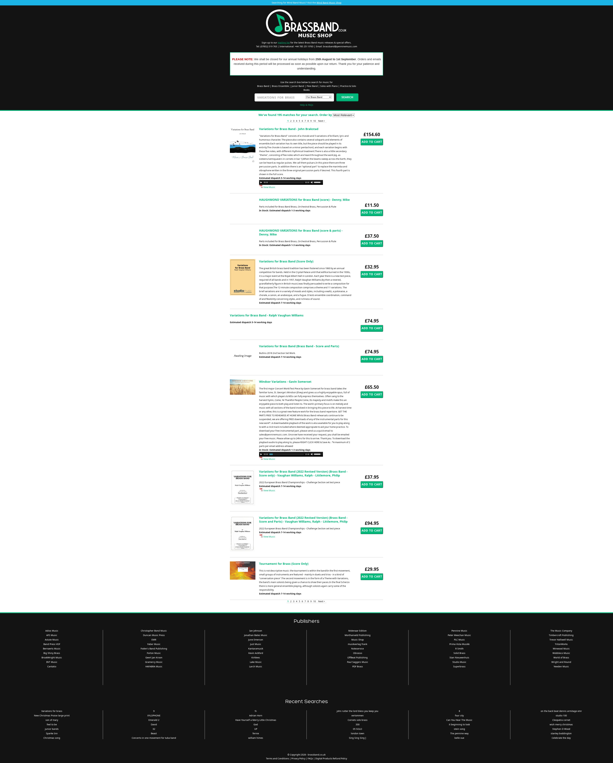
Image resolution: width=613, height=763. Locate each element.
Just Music (255, 644)
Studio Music (459, 661)
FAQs (310, 758)
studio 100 (561, 715)
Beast (154, 733)
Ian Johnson (255, 630)
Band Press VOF (51, 644)
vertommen (357, 715)
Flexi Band (312, 86)
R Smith (459, 648)
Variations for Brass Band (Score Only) (286, 261)
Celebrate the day (561, 737)
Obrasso (357, 653)
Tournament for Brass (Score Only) (283, 564)
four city (459, 715)
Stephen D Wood (561, 728)
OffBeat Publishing (357, 657)
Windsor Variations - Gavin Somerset (285, 381)
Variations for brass (51, 711)
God (256, 724)
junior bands (52, 728)
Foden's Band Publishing (154, 648)
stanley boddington (561, 733)
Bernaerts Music (52, 648)
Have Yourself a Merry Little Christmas (255, 719)
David (154, 724)
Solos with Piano (329, 86)
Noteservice (357, 648)
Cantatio (51, 666)
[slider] (318, 182)
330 (357, 724)
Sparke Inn (52, 733)
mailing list (284, 42)
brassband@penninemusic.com (340, 46)
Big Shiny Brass (51, 653)
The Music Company (561, 630)
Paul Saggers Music (357, 661)
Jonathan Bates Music (255, 635)
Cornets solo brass (357, 719)
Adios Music (51, 630)
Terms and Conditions (277, 758)
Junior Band (297, 86)
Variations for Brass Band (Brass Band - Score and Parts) (299, 346)
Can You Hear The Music (459, 719)
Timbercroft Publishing (561, 635)
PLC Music (459, 639)
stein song (459, 728)
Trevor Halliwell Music (561, 639)
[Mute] (312, 182)
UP (255, 728)
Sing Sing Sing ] (357, 737)
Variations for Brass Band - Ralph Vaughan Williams (266, 315)
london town (357, 733)
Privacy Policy (298, 758)
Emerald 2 (153, 719)
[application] (291, 182)
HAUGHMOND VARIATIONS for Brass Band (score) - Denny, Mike (304, 200)
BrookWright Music (52, 657)
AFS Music (51, 635)
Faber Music (153, 644)
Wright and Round (561, 661)
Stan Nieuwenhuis (459, 657)
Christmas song (51, 737)
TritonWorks (561, 644)
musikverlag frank (357, 644)
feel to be (52, 724)
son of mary (51, 719)
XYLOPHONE (153, 715)
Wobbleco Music (561, 653)
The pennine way (459, 733)
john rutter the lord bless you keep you (357, 711)
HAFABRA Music (153, 666)
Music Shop (357, 639)
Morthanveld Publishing (358, 635)
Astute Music (52, 639)
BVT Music (51, 661)
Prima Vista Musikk (459, 644)
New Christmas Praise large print (52, 715)
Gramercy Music (154, 661)
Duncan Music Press (154, 635)
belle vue (459, 737)
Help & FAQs (306, 104)
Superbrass (459, 666)
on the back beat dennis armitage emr (561, 711)
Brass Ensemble (280, 86)
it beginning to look (459, 724)
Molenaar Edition (357, 630)
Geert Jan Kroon (153, 657)
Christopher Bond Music (154, 630)
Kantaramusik (255, 648)
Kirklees (255, 657)
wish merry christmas (561, 724)
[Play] (261, 182)
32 (154, 728)
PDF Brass (357, 666)
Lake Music (256, 661)
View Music (269, 187)
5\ (256, 711)
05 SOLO (357, 728)
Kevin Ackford (255, 653)
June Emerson (255, 639)
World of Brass (561, 657)
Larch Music (255, 666)
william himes (255, 737)
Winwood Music (561, 648)
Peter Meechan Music (459, 635)
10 (314, 120)
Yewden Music (561, 666)
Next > (321, 120)
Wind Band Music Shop (329, 2)
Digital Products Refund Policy (331, 758)
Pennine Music (459, 630)
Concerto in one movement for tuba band (154, 737)
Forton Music (154, 653)
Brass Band (263, 86)
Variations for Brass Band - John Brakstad (288, 129)
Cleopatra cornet (561, 719)
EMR (153, 639)
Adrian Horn (255, 715)
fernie (256, 733)
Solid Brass (459, 653)
